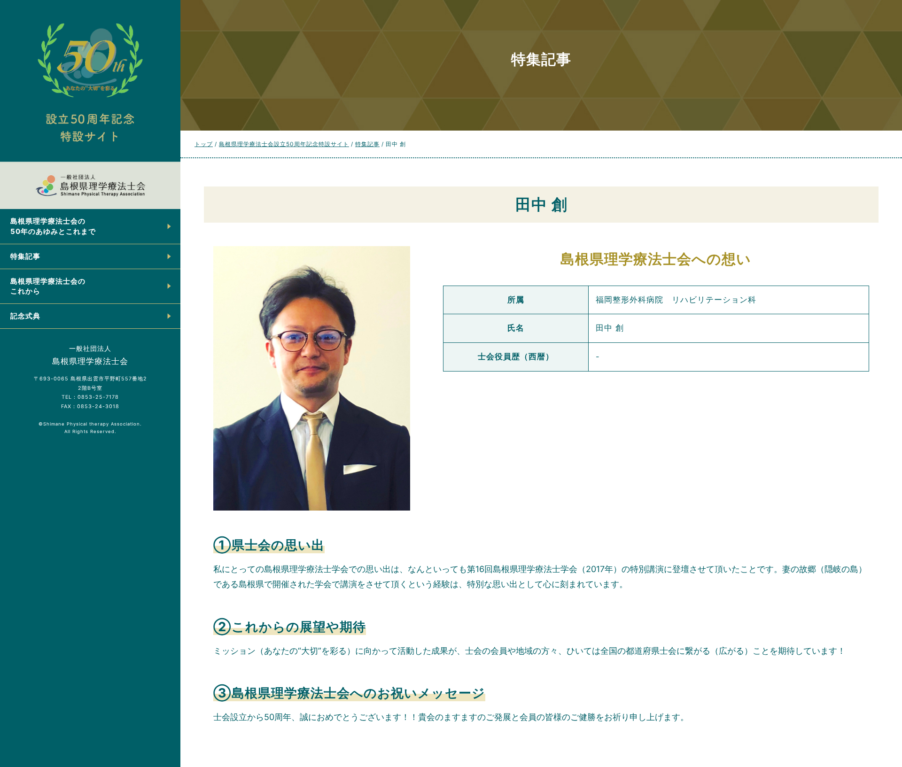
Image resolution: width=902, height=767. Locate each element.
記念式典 (25, 315)
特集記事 (25, 256)
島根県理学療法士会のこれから (48, 286)
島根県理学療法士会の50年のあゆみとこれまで (53, 226)
